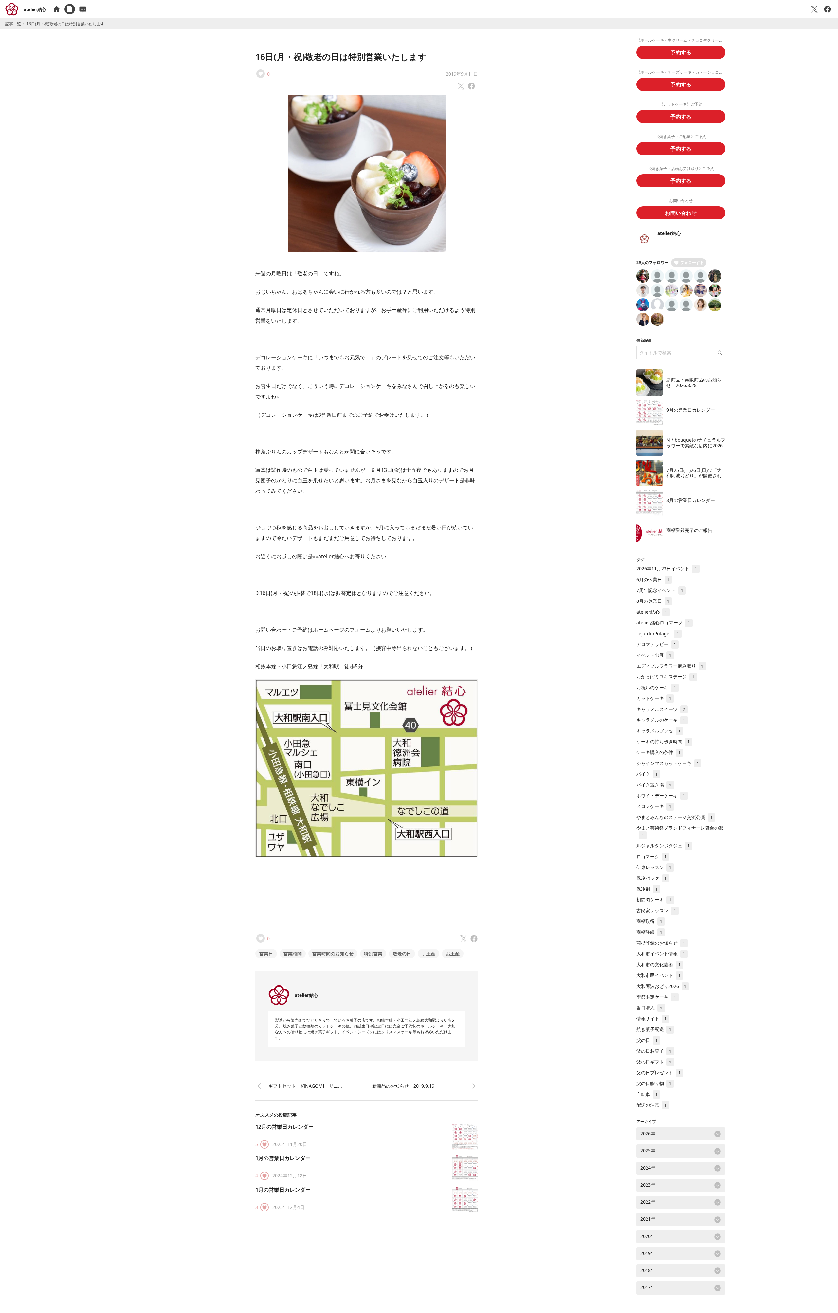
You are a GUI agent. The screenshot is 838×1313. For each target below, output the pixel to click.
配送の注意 (651, 1105)
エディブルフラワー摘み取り (669, 666)
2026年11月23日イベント (666, 568)
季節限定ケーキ (656, 997)
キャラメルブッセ (658, 731)
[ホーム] (56, 9)
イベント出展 (653, 655)
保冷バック (651, 878)
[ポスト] (814, 9)
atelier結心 (35, 9)
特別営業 (373, 954)
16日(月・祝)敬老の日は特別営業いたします (341, 57)
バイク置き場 (653, 785)
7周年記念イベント (659, 590)
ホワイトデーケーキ (660, 795)
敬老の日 (402, 954)
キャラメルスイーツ (660, 709)
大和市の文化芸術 (658, 964)
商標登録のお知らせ (660, 943)
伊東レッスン (653, 867)
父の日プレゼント (658, 1072)
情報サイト (651, 1018)
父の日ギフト (653, 1062)
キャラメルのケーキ (660, 720)
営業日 (266, 954)
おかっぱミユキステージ (665, 677)
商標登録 (649, 932)
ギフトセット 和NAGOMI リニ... (305, 1086)
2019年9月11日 (462, 74)
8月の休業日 (652, 601)
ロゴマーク (651, 856)
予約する (680, 52)
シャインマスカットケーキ (667, 763)
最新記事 (644, 340)
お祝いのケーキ (656, 687)
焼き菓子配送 (653, 1029)
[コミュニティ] (83, 9)
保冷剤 (647, 889)
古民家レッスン (656, 910)
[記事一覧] (69, 9)
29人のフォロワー (652, 262)
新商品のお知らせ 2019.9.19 (403, 1086)
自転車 (647, 1094)
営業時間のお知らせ (333, 954)
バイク (647, 774)
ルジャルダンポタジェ (663, 845)
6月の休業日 (652, 579)
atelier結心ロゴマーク (663, 623)
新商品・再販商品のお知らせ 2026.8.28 (693, 383)
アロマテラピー (656, 644)
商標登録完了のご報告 (689, 530)
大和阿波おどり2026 (661, 986)
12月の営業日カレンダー (284, 1126)
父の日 (647, 1040)
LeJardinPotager (657, 633)
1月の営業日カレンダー (283, 1158)
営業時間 (292, 954)
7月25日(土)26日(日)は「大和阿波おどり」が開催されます (693, 476)
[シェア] (827, 9)
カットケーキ (653, 698)
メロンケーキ (653, 806)
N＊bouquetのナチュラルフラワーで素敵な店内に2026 (695, 443)
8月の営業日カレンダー (690, 500)
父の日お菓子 (653, 1051)
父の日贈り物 (653, 1083)
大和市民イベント (658, 975)
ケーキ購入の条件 (658, 752)
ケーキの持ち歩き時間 (663, 741)
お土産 (453, 954)
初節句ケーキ (653, 900)
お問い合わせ (681, 212)
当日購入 (649, 1008)
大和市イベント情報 (660, 954)
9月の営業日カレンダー (690, 410)
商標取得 (649, 921)
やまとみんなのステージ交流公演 (674, 817)
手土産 (428, 954)
